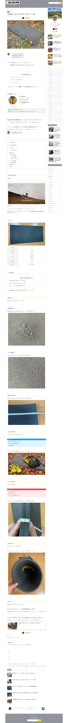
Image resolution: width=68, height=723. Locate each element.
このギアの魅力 (13, 150)
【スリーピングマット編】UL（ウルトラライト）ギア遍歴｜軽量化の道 (24, 686)
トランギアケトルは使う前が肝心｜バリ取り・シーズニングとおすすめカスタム (57, 36)
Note (11, 6)
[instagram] (56, 29)
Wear (41, 6)
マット (9, 636)
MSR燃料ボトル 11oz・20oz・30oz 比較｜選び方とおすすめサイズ (57, 49)
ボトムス (50, 104)
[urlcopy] (30, 18)
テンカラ (50, 119)
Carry (19, 6)
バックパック (51, 79)
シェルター (51, 87)
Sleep (26, 6)
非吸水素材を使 (13, 154)
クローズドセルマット (11, 637)
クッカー (50, 96)
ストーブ (50, 98)
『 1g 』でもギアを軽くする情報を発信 (34, 718)
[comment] (28, 18)
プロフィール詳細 (54, 31)
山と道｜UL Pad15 (13, 145)
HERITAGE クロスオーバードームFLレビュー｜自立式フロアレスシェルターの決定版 (57, 55)
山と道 (12, 147)
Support (49, 6)
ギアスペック (13, 148)
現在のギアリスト (23, 100)
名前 (9, 652)
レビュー (16, 637)
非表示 (14, 142)
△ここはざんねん (13, 162)
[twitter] (23, 18)
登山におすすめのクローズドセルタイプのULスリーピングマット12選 (24, 679)
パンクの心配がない (14, 156)
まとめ (11, 166)
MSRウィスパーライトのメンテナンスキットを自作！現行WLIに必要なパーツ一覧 (57, 62)
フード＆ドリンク (51, 94)
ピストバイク (51, 117)
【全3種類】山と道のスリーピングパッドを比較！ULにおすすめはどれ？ (24, 699)
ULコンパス (34, 717)
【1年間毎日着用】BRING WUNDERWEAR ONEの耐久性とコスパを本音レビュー (57, 42)
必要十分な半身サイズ (15, 158)
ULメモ (50, 75)
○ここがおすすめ (13, 160)
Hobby (56, 6)
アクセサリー (51, 106)
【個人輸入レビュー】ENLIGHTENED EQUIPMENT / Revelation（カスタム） (57, 145)
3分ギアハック (12, 164)
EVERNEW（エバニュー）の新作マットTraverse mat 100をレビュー (24, 673)
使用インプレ (12, 152)
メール (9, 656)
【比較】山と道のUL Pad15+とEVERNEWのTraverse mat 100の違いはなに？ (25, 692)
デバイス (50, 113)
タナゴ (50, 121)
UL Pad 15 (32, 249)
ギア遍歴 (50, 73)
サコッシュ (51, 81)
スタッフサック (51, 83)
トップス (50, 102)
